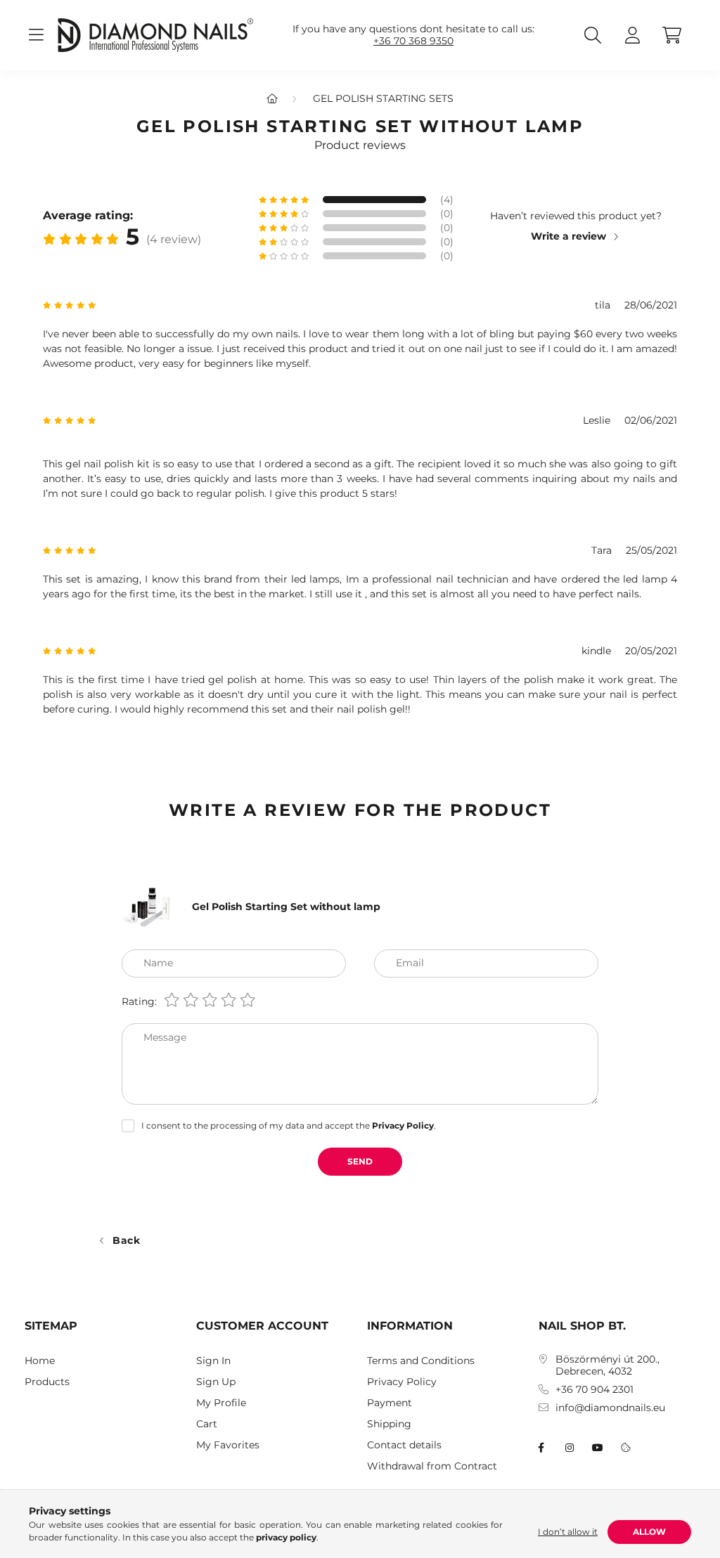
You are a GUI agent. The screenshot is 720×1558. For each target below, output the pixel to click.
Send (360, 1161)
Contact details (404, 1445)
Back (126, 1240)
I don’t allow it (568, 1531)
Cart (206, 1424)
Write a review (568, 236)
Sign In (213, 1361)
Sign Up (216, 1382)
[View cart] (671, 35)
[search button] (593, 35)
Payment (389, 1403)
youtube (598, 1448)
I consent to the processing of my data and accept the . (288, 1125)
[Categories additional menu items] (36, 35)
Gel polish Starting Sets (383, 98)
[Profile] (632, 35)
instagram (569, 1448)
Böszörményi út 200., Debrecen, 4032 (607, 1365)
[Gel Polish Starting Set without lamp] (150, 906)
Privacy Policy (402, 1382)
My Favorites (227, 1445)
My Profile (221, 1403)
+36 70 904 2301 (594, 1390)
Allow (649, 1531)
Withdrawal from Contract (432, 1466)
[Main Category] (272, 98)
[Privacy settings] (626, 1448)
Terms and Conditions (421, 1361)
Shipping (389, 1424)
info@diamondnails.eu (610, 1408)
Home (40, 1361)
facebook (541, 1448)
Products (47, 1382)
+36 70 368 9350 (413, 41)
